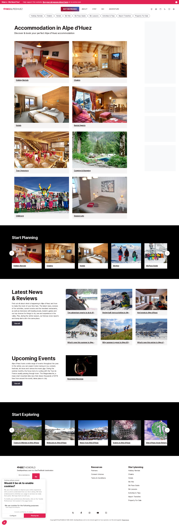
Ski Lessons (94, 16)
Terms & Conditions (98, 478)
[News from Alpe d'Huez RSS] (106, 512)
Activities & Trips (108, 16)
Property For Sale (141, 16)
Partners (94, 470)
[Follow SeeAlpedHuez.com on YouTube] (97, 512)
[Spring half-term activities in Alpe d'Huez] (116, 302)
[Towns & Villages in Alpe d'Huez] (27, 433)
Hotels (58, 16)
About (84, 9)
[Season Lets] (99, 198)
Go (36, 477)
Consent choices (97, 474)
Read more (125, 520)
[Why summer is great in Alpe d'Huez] (116, 332)
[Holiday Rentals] (41, 62)
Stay (94, 9)
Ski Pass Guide (80, 16)
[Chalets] (99, 62)
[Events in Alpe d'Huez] (126, 433)
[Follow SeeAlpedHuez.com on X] (72, 512)
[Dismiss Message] (176, 2)
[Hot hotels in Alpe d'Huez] (151, 302)
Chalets (49, 16)
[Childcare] (41, 198)
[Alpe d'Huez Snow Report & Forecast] (159, 433)
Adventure (114, 9)
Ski (102, 9)
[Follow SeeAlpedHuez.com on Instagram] (89, 512)
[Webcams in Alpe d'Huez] (60, 433)
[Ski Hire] (126, 256)
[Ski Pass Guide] (159, 256)
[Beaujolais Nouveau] (81, 368)
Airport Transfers (125, 16)
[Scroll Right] (167, 253)
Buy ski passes (70, 9)
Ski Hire (68, 16)
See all (16, 323)
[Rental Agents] (99, 107)
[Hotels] (41, 107)
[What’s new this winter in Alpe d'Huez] (151, 332)
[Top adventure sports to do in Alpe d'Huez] (81, 302)
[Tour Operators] (41, 152)
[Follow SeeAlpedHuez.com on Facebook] (81, 512)
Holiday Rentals (37, 16)
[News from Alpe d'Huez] (93, 433)
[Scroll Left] (11, 253)
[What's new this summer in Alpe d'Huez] (81, 332)
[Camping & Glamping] (99, 152)
